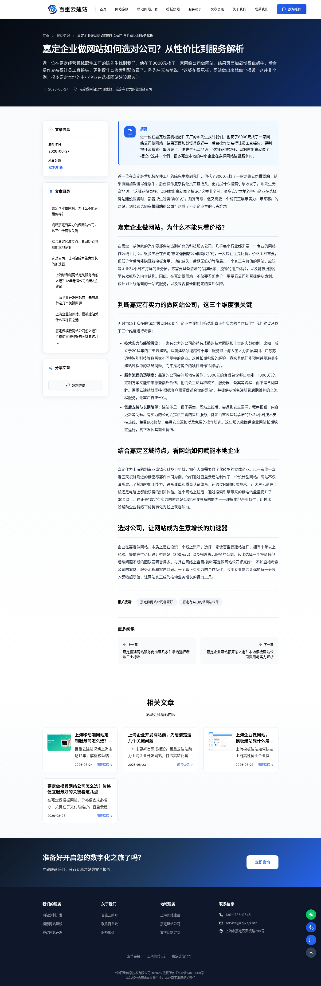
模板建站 (173, 9)
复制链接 (78, 386)
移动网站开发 (147, 9)
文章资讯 (217, 9)
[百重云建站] (69, 9)
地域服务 (167, 904)
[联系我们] (311, 940)
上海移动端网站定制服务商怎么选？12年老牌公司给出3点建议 (76, 280)
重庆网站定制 (170, 933)
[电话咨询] (311, 927)
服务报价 (195, 9)
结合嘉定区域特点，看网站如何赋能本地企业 (75, 244)
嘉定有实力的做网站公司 (201, 602)
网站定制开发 (52, 915)
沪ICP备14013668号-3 (191, 973)
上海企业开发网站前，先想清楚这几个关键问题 (76, 300)
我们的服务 (52, 904)
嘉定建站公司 (170, 924)
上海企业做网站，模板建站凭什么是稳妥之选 (76, 317)
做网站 (264, 176)
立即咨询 (262, 862)
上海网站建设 (170, 915)
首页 (103, 9)
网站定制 (122, 9)
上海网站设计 (157, 956)
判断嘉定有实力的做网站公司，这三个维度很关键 (75, 227)
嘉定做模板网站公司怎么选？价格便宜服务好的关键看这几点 (76, 336)
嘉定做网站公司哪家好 (156, 602)
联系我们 (261, 9)
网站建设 (125, 198)
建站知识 (63, 36)
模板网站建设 (52, 924)
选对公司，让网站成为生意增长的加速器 (75, 261)
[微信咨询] (311, 914)
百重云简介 (109, 915)
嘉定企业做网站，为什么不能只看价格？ (75, 211)
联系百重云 (109, 924)
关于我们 (239, 9)
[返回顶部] (311, 952)
